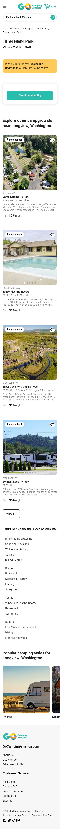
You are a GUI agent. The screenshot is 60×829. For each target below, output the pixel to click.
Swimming (11, 613)
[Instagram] (18, 820)
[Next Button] (53, 162)
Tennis (9, 597)
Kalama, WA (9, 193)
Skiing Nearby (13, 560)
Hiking (9, 632)
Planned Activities (16, 637)
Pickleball (11, 573)
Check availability (30, 95)
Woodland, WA (10, 478)
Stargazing (11, 589)
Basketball (11, 608)
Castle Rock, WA (11, 288)
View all (11, 513)
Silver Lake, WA (10, 383)
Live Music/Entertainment (20, 627)
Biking (9, 568)
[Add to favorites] (52, 140)
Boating (10, 621)
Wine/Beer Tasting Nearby (21, 603)
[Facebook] (5, 820)
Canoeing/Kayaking (17, 544)
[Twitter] (9, 820)
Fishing (9, 584)
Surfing (9, 554)
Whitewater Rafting (16, 549)
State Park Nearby (16, 578)
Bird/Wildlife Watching (18, 538)
